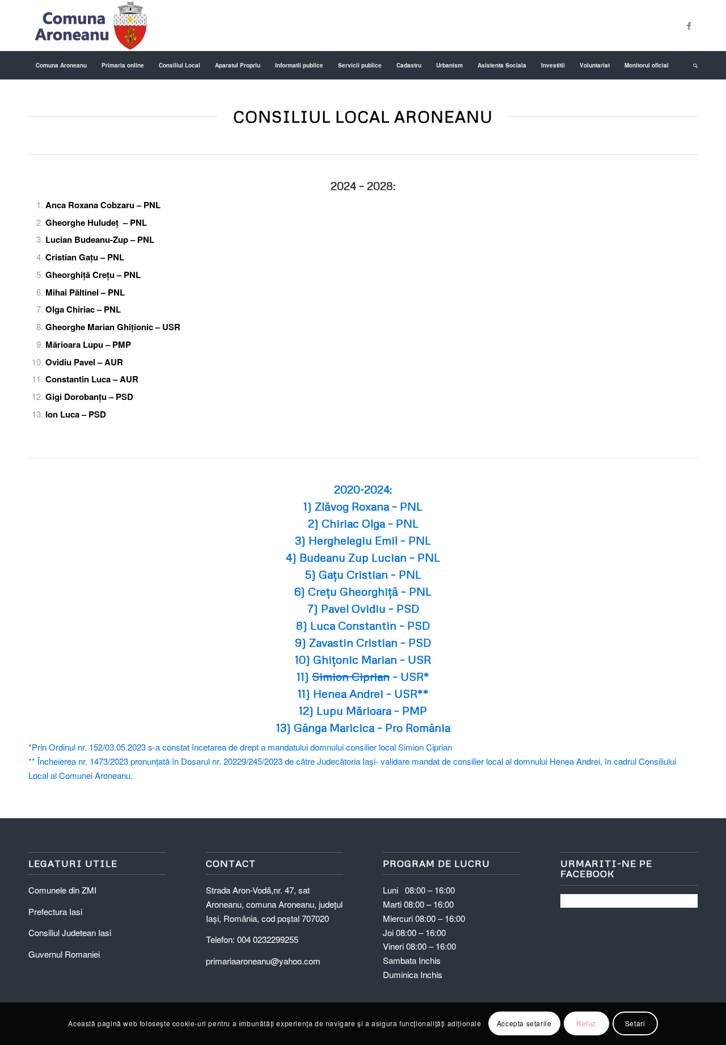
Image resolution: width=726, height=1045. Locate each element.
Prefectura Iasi (55, 911)
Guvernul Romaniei (64, 954)
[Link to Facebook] (689, 25)
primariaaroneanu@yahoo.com (263, 961)
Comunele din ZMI (62, 890)
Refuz (586, 1023)
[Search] (692, 65)
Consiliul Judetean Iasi (69, 932)
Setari (635, 1023)
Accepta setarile (524, 1023)
